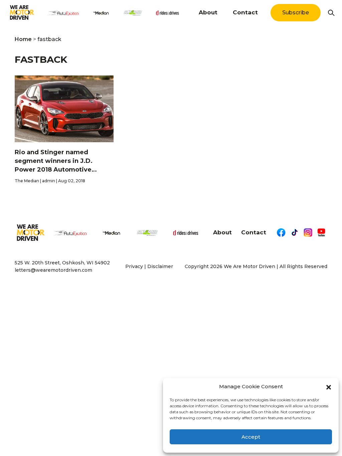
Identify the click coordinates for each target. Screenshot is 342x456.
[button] (328, 386)
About (208, 12)
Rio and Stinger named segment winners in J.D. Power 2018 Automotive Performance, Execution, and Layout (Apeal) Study (61, 161)
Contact (245, 12)
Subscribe (295, 12)
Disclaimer (160, 266)
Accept (250, 437)
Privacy (134, 266)
